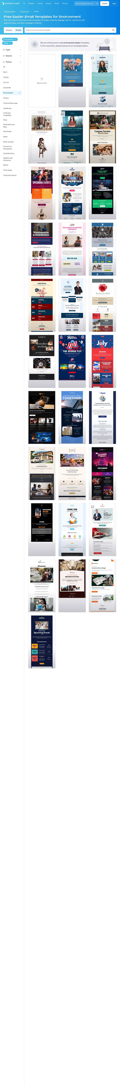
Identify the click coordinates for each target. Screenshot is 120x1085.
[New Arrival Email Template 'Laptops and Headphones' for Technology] (42, 417)
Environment (24, 11)
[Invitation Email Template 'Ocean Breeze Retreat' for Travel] (42, 585)
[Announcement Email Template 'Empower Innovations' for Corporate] (102, 80)
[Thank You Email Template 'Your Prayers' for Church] (72, 585)
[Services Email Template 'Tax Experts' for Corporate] (102, 529)
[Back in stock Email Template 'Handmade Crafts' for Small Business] (42, 361)
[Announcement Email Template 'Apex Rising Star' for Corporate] (102, 417)
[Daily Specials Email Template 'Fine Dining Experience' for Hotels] (72, 473)
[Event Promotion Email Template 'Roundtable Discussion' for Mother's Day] (72, 249)
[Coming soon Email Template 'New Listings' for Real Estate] (42, 473)
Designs (9, 30)
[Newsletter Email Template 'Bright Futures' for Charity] (72, 193)
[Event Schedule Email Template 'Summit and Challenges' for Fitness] (42, 193)
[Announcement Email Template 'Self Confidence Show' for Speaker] (42, 529)
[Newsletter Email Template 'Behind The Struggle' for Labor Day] (102, 249)
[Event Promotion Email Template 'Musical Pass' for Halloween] (102, 473)
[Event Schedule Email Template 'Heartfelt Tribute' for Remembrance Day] (102, 305)
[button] (20, 50)
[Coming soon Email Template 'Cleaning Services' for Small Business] (72, 529)
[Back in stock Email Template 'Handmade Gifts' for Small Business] (102, 136)
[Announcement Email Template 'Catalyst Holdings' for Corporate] (72, 136)
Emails (18, 30)
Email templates (9, 11)
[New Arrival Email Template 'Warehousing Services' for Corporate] (42, 249)
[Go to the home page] (9, 3)
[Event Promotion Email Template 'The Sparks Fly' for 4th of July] (72, 361)
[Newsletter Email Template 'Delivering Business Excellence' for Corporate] (72, 305)
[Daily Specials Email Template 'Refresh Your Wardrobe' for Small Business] (42, 136)
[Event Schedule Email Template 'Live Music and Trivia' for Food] (42, 305)
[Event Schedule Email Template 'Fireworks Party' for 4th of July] (102, 361)
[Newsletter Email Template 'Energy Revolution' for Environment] (72, 417)
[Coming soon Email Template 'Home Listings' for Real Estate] (102, 585)
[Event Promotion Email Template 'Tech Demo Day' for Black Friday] (102, 193)
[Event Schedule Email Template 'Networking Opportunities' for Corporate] (42, 641)
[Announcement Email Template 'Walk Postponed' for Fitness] (72, 80)
